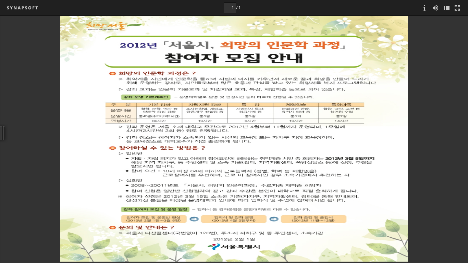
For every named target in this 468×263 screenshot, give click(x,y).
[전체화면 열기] (457, 7)
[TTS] (435, 7)
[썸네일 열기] (446, 7)
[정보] (424, 7)
